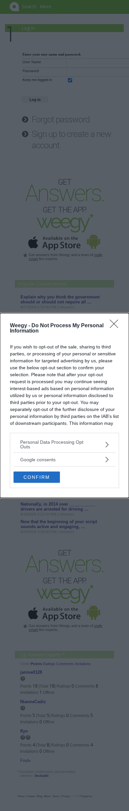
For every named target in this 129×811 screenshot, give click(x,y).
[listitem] (64, 444)
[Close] (116, 326)
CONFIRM (36, 477)
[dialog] (64, 405)
